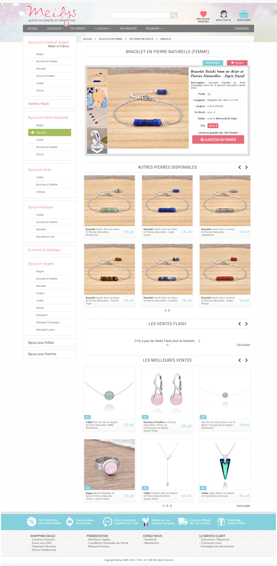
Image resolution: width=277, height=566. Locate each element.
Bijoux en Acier (40, 169)
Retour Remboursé (44, 549)
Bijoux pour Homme (42, 354)
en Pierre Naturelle (141, 39)
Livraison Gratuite (43, 539)
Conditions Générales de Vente (108, 543)
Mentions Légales (99, 539)
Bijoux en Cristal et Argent (48, 42)
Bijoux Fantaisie (40, 207)
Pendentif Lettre (45, 329)
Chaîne (40, 293)
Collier (40, 83)
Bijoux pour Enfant (41, 343)
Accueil (32, 28)
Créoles (40, 191)
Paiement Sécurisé (44, 546)
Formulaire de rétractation (217, 546)
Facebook (151, 539)
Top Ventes (77, 28)
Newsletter (152, 543)
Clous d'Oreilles (45, 75)
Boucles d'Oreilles (46, 61)
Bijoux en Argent (41, 264)
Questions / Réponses (215, 539)
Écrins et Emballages (44, 250)
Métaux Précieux (99, 546)
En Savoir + (153, 28)
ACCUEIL (87, 39)
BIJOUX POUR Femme (110, 39)
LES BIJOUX (54, 28)
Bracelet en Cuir (45, 236)
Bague (40, 54)
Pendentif (41, 315)
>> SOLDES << (102, 28)
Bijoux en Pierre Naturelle (48, 117)
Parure (40, 90)
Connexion (241, 28)
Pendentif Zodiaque (47, 322)
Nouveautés (128, 28)
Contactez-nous (211, 543)
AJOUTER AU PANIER (220, 139)
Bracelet (41, 68)
